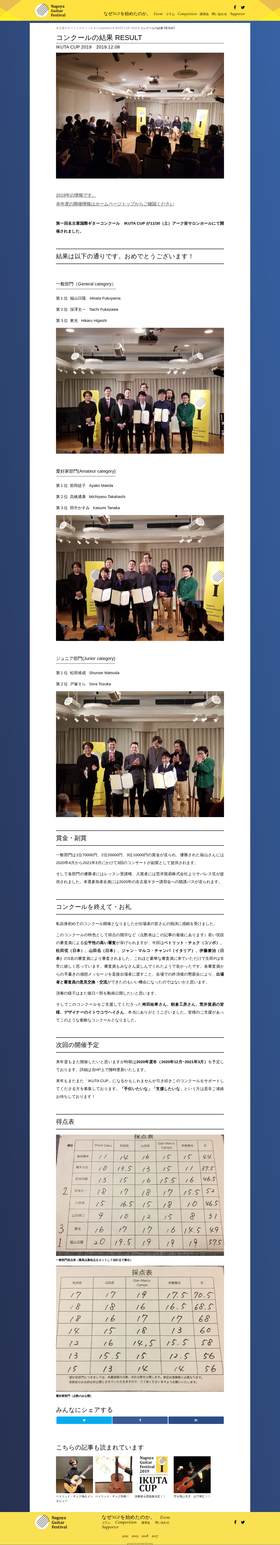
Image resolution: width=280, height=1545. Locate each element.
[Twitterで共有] (243, 7)
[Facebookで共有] (235, 7)
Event (158, 14)
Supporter (237, 14)
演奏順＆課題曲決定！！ (150, 1496)
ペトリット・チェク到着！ (112, 1496)
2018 (145, 1535)
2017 (155, 1535)
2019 (135, 1535)
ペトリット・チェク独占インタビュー (74, 1499)
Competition (187, 14)
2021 (125, 1535)
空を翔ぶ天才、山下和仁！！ (192, 1496)
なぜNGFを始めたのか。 (127, 14)
